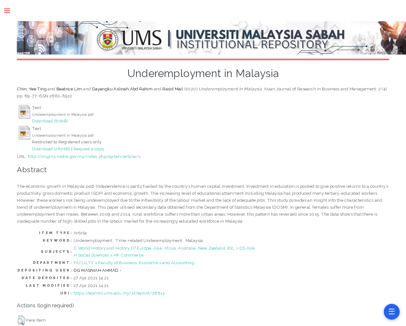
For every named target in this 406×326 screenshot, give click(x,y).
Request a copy (89, 148)
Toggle (10, 10)
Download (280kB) (51, 148)
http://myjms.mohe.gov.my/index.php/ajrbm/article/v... (86, 156)
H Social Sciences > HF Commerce (108, 255)
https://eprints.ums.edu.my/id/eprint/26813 (119, 293)
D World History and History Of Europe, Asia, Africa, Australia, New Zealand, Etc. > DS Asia (164, 248)
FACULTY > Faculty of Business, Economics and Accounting (134, 262)
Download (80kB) (50, 120)
